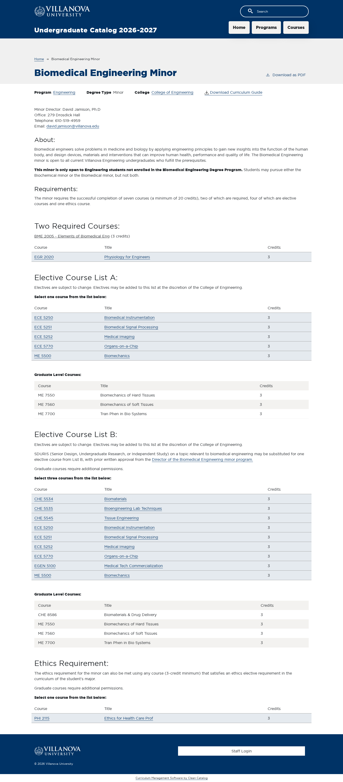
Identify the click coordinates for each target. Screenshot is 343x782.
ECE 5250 (43, 317)
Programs (266, 27)
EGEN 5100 (45, 565)
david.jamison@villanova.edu (72, 126)
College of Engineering (172, 92)
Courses (295, 27)
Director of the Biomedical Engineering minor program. (202, 459)
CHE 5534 (43, 498)
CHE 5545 (43, 518)
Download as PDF (289, 74)
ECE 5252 (43, 336)
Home (239, 27)
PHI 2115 (41, 718)
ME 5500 (42, 355)
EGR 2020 (44, 257)
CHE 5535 (43, 508)
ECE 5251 (43, 327)
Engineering (64, 92)
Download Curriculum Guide (235, 92)
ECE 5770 (43, 346)
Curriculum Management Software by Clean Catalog (172, 778)
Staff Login (241, 751)
